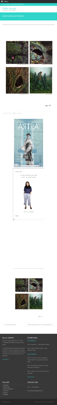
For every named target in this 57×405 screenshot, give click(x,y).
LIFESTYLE (5, 390)
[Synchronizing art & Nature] (28, 67)
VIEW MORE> (5, 359)
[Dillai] (8, 9)
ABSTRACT (6, 385)
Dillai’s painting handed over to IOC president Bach (40, 324)
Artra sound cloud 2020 (10, 324)
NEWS (15, 113)
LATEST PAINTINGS (8, 389)
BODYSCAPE (6, 387)
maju (20, 113)
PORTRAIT (5, 394)
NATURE (5, 392)
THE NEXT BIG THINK (8, 342)
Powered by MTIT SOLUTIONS (41, 402)
